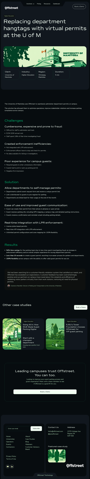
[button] (30, 4)
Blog (27, 442)
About (27, 436)
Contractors (10, 447)
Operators (9, 442)
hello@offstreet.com (55, 431)
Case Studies (30, 439)
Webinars (28, 444)
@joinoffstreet (53, 434)
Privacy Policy (11, 456)
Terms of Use (11, 459)
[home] (11, 8)
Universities (10, 439)
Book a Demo (79, 6)
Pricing (39, 4)
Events (8, 444)
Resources (47, 4)
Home (8, 436)
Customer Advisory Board (32, 448)
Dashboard (56, 4)
